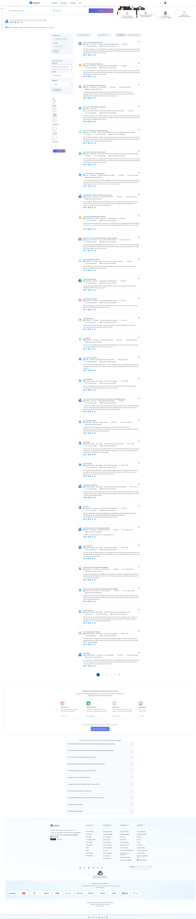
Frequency (54, 80)
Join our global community (127, 17)
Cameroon (94, 87)
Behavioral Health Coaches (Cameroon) (94, 107)
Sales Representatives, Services (107, 401)
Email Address (55, 114)
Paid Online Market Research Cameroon (94, 216)
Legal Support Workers (112, 547)
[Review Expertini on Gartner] (12, 893)
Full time (113, 87)
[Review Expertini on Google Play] (136, 893)
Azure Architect (87, 463)
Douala (94, 65)
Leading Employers (148, 15)
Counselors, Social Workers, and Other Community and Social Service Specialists (104, 111)
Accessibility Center (90, 839)
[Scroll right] (144, 709)
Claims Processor (88, 610)
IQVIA (86, 87)
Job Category (56, 35)
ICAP (86, 359)
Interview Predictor (107, 847)
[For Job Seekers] (2, 18)
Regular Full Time (123, 359)
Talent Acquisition (124, 842)
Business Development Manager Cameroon (95, 130)
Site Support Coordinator (90, 358)
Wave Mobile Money (90, 655)
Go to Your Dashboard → (100, 729)
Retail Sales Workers (105, 530)
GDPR (87, 850)
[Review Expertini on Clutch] (57, 893)
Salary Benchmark (107, 853)
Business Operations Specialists (107, 175)
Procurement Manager (89, 420)
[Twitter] (53, 837)
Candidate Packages (107, 834)
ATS (80, 3)
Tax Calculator (106, 856)
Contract (125, 44)
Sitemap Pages (89, 853)
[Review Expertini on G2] (24, 893)
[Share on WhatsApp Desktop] (22, 22)
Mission (139, 839)
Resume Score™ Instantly (165, 17)
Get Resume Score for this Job (108, 46)
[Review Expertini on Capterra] (46, 893)
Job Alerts (105, 850)
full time (117, 590)
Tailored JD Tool (124, 847)
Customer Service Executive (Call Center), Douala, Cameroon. (100, 238)
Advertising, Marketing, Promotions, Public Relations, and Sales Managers (117, 132)
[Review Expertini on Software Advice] (102, 893)
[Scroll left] (56, 709)
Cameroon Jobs (98, 877)
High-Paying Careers (146, 16)
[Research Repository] (2, 27)
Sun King (87, 240)
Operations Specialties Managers (109, 281)
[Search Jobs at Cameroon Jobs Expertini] (94, 917)
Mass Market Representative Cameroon (94, 85)
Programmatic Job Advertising (124, 853)
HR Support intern (88, 318)
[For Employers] (2, 21)
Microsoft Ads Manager (125, 860)
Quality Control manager (90, 299)
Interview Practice (107, 845)
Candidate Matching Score (126, 850)
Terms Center (89, 842)
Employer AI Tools (124, 831)
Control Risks (88, 197)
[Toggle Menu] (2, 8)
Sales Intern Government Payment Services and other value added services (104, 399)
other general (103, 87)
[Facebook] (51, 837)
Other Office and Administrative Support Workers (118, 612)
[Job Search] (160, 3)
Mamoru (87, 132)
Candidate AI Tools (107, 831)
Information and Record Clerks (108, 240)
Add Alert (57, 90)
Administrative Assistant (90, 485)
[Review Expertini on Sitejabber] (80, 893)
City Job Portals (89, 855)
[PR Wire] (2, 30)
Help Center (89, 834)
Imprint (138, 842)
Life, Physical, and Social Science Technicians (112, 261)
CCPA (87, 847)
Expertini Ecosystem (142, 834)
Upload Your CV (184, 15)
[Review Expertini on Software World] (91, 893)
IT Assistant (86, 338)
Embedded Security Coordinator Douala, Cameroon (97, 195)
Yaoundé (94, 530)
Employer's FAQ (141, 847)
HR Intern (86, 506)
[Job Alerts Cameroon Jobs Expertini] (97, 917)
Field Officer (86, 653)
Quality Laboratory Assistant (91, 259)
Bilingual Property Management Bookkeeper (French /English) (100, 589)
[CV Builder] (2, 24)
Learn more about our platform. (70, 835)
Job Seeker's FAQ (107, 858)
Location (54, 72)
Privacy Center (89, 845)
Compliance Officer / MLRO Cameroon (93, 173)
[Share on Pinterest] (17, 22)
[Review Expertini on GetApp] (114, 893)
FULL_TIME (125, 381)
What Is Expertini (141, 831)
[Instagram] (55, 837)
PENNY (87, 530)
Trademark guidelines (108, 902)
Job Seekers (64, 3)
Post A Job (122, 837)
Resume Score (106, 839)
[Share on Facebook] (11, 22)
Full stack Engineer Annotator (91, 632)
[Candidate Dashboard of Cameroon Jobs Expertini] (91, 917)
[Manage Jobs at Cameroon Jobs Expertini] (107, 917)
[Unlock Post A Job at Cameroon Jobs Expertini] (104, 917)
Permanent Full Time (126, 240)
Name (54, 105)
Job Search (55, 3)
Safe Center (88, 837)
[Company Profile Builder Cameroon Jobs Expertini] (102, 917)
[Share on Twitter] (13, 22)
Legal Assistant (87, 546)
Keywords (54, 63)
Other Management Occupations (106, 359)
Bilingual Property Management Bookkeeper (95, 567)
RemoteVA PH (88, 569)
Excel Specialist (87, 379)
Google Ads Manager (125, 857)
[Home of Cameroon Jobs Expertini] (89, 917)
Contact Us (139, 845)
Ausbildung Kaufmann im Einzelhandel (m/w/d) (96, 528)
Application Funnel (124, 845)
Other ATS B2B (140, 853)
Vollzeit (116, 530)
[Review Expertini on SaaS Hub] (125, 893)
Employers (73, 3)
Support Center (89, 831)
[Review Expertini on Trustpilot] (35, 893)
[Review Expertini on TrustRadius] (68, 893)
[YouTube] (57, 837)
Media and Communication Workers (114, 444)
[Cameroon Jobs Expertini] (36, 3)
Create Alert (121, 35)
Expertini (140, 825)
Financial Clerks (107, 590)
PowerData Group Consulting (92, 218)
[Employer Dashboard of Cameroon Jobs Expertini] (99, 917)
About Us (139, 837)
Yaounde (95, 44)
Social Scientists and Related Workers (109, 44)
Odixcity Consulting (90, 381)
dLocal (86, 175)
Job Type (55, 43)
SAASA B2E (88, 261)
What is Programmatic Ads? (142, 856)
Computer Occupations (107, 197)
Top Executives (110, 655)
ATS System (123, 839)
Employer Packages (124, 834)
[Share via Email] (19, 22)
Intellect (87, 44)
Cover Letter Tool (107, 842)
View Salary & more (91, 46)
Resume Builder (106, 837)
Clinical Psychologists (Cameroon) (92, 42)
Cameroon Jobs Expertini (56, 830)
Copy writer (86, 442)
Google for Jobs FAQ (142, 850)
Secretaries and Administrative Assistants (116, 487)
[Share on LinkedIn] (15, 22)
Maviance (87, 401)
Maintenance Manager (89, 279)
